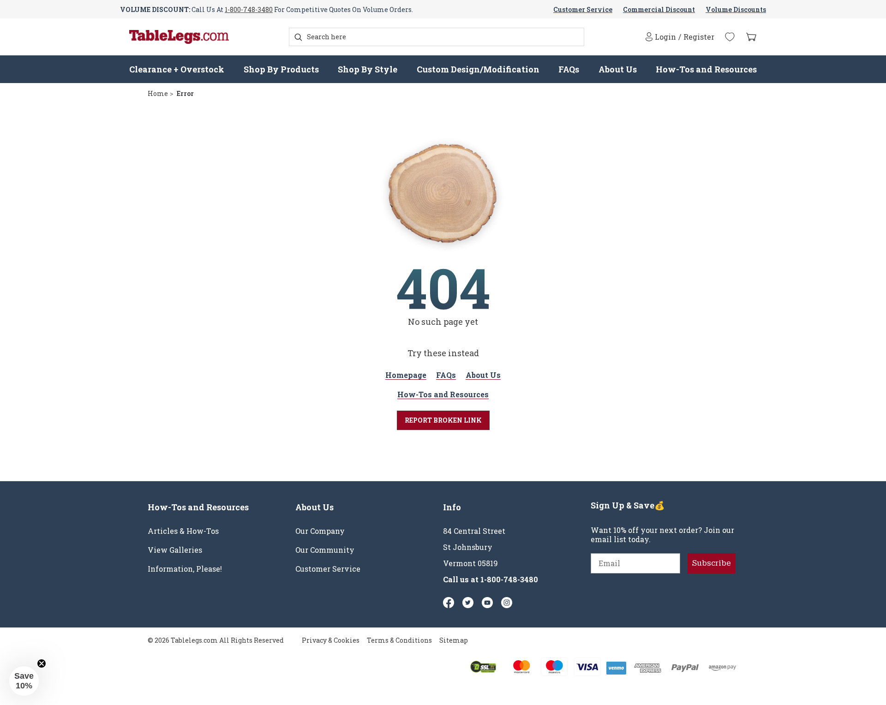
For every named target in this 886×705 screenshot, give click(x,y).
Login (665, 37)
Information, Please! (185, 569)
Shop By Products (281, 69)
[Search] (298, 37)
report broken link (443, 420)
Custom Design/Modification (478, 69)
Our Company (320, 531)
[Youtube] (487, 602)
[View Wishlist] (730, 37)
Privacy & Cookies (330, 640)
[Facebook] (448, 602)
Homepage (405, 375)
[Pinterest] (467, 602)
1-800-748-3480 (249, 9)
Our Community (324, 550)
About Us (618, 69)
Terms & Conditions (399, 640)
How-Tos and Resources (706, 69)
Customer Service (582, 9)
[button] (24, 681)
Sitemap (453, 640)
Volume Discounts (736, 9)
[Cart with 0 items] (751, 37)
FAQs (568, 69)
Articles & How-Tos (183, 531)
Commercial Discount (659, 9)
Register (698, 37)
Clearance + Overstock (176, 69)
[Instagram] (506, 602)
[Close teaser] (41, 663)
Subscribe (711, 563)
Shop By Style (367, 69)
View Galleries (175, 550)
